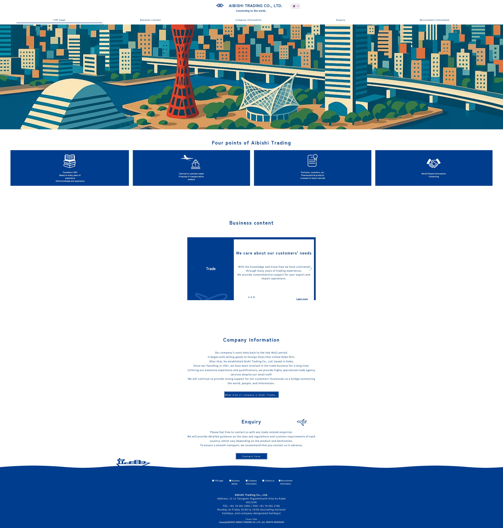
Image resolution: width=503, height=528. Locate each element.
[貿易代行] (254, 297)
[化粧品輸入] (248, 297)
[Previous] (311, 268)
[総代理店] (251, 297)
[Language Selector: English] (295, 6)
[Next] (192, 268)
